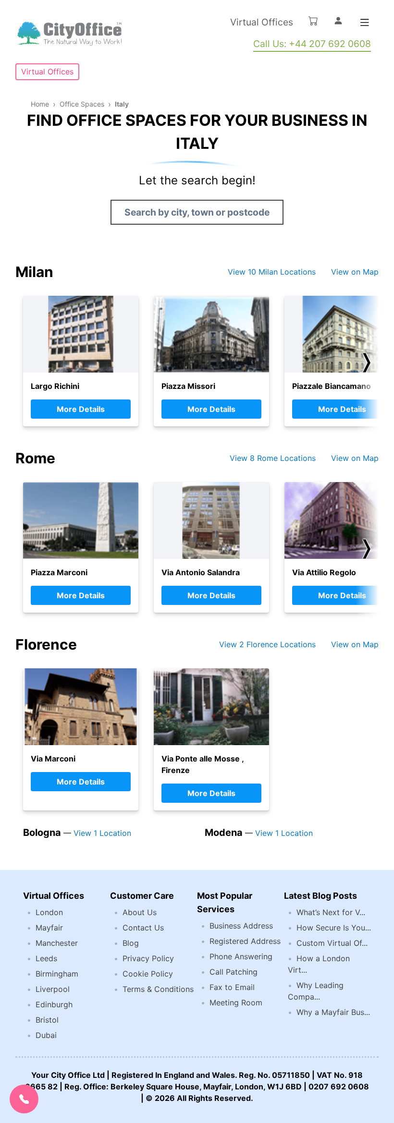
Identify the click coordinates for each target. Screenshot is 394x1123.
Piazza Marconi (59, 572)
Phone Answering (240, 956)
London (49, 912)
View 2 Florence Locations (267, 644)
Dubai (46, 1035)
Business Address (241, 925)
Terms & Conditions (158, 989)
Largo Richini (55, 386)
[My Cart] (313, 20)
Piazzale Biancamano (331, 386)
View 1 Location (102, 833)
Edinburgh (54, 1004)
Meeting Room (235, 1002)
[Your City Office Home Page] (68, 33)
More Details (81, 409)
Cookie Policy (148, 973)
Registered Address (245, 941)
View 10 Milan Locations (272, 272)
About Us (140, 912)
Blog (131, 943)
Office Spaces (82, 104)
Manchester (57, 943)
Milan (34, 271)
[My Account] (338, 20)
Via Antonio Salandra (200, 572)
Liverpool (53, 989)
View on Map (355, 272)
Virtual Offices (261, 22)
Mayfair (49, 927)
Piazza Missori (188, 386)
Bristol (47, 1020)
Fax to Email (232, 987)
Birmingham (57, 973)
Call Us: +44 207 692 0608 (312, 43)
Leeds (46, 958)
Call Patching (233, 972)
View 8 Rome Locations (273, 458)
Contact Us (143, 927)
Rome (35, 458)
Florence (46, 644)
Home (40, 104)
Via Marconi (53, 758)
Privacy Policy (148, 958)
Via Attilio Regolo (324, 572)
